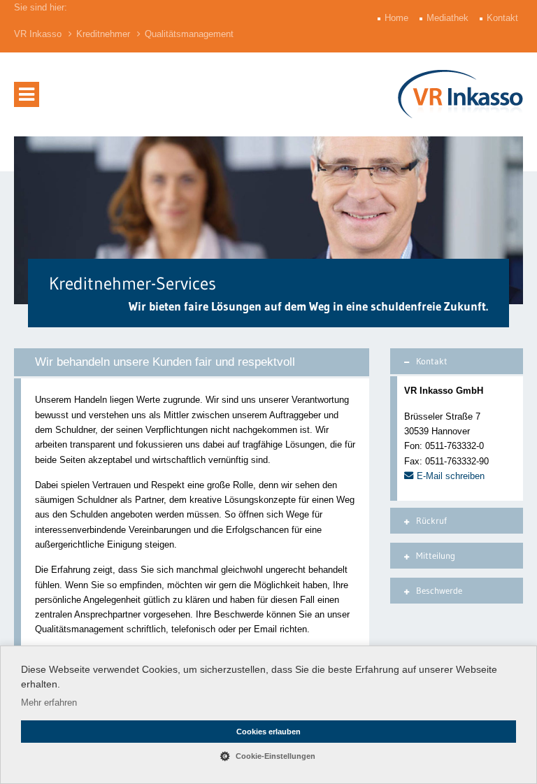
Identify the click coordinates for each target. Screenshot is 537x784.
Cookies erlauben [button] (268, 731)
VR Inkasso (38, 34)
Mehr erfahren (49, 702)
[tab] (456, 361)
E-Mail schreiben (451, 476)
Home (397, 18)
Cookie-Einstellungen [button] (275, 756)
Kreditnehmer (103, 34)
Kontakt (503, 18)
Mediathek (448, 18)
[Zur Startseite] (460, 94)
